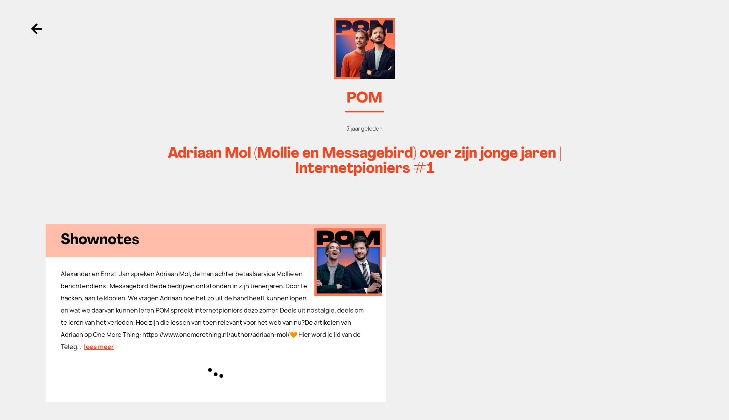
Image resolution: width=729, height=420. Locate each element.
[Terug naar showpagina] (364, 48)
